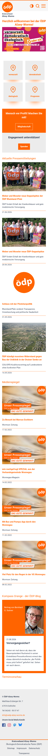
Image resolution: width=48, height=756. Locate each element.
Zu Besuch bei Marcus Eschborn (17, 419)
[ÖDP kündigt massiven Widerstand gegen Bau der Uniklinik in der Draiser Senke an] (24, 351)
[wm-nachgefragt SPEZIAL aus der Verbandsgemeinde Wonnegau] (24, 463)
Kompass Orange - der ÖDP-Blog (21, 596)
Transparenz (24, 753)
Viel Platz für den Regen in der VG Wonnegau (23, 574)
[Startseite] (7, 7)
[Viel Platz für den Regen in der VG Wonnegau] (24, 569)
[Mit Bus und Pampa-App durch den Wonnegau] (24, 516)
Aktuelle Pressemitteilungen (19, 158)
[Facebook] (3, 725)
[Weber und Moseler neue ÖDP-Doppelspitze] (24, 246)
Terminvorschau (11, 676)
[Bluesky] (20, 724)
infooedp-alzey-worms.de (13, 715)
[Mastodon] (14, 725)
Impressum (22, 748)
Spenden (24, 146)
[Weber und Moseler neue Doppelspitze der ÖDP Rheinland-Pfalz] (24, 190)
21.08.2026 (24, 652)
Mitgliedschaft (24, 126)
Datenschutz (34, 748)
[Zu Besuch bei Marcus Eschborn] (24, 414)
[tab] (22, 49)
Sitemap (11, 748)
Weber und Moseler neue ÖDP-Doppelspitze (23, 251)
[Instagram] (9, 725)
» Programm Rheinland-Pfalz (11, 48)
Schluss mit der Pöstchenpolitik (17, 304)
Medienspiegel (10, 382)
